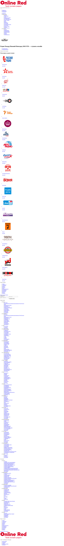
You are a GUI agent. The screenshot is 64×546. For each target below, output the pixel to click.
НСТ (5, 495)
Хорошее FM (6, 388)
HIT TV (5, 506)
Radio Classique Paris (7, 426)
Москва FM (6, 311)
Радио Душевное (7, 393)
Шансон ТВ (6, 503)
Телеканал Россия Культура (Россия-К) (10, 478)
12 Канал (5, 461)
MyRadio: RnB (6, 356)
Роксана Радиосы (7, 433)
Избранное (4, 10)
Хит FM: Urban (6, 353)
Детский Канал (6, 445)
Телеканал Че (6, 482)
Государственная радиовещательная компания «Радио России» (14, 303)
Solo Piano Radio (6, 424)
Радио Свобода (6, 309)
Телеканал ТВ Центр (7, 479)
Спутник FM (6, 333)
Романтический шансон (8, 384)
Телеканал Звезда (7, 486)
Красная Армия (6, 349)
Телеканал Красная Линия (8, 465)
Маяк (5, 304)
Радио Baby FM (6, 450)
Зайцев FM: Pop (6, 335)
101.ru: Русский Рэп (7, 354)
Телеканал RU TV (7, 510)
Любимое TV (6, 516)
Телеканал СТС (6, 476)
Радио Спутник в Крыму (8, 307)
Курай (5, 439)
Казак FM (5, 435)
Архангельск (4, 284)
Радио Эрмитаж (6, 409)
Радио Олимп (6, 381)
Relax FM (5, 367)
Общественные (6, 30)
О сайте (3, 543)
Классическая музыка (7, 24)
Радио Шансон (6, 385)
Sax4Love (5, 412)
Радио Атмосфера (7, 362)
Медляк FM (6, 366)
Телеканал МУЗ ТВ (7, 504)
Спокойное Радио (7, 364)
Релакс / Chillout (6, 20)
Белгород (3, 287)
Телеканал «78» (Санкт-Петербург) (9, 462)
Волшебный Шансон (7, 387)
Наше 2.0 (5, 404)
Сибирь (5, 337)
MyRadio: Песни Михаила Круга (9, 392)
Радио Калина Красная (7, 390)
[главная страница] (13, 6)
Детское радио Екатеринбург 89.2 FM (10, 451)
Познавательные (6, 31)
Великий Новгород (5, 525)
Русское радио (6, 329)
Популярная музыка (7, 17)
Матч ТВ (5, 493)
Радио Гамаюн (6, 446)
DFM (5, 348)
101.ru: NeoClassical (7, 428)
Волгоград (4, 291)
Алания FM (6, 438)
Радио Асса (6, 441)
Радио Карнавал (6, 378)
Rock (5, 402)
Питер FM (5, 396)
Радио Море (6, 334)
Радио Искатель (6, 401)
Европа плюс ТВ (7, 509)
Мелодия (5, 373)
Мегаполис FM (6, 344)
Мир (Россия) (6, 470)
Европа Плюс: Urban (7, 355)
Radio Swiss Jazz (6, 413)
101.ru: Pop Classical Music (8, 427)
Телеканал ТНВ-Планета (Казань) (9, 464)
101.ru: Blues (6, 417)
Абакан (3, 520)
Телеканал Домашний (7, 477)
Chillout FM (6, 363)
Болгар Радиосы (6, 436)
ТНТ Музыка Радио (7, 331)
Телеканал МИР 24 (7, 467)
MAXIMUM (6, 399)
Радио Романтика (7, 368)
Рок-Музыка (6, 22)
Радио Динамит (6, 341)
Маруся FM (6, 346)
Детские (5, 33)
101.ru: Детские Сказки (8, 444)
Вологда (3, 292)
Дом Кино (5, 496)
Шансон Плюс (6, 391)
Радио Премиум (6, 343)
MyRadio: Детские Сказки (8, 448)
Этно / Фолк (6, 25)
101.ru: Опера (6, 429)
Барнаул (3, 286)
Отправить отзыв (11, 298)
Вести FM (5, 302)
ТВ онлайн (4, 542)
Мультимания (6, 514)
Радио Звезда (6, 306)
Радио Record (6, 347)
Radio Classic (6, 423)
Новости (5, 15)
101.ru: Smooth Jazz (7, 416)
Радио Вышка (6, 342)
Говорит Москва (6, 310)
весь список (6, 312)
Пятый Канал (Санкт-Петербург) (9, 463)
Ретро (5, 21)
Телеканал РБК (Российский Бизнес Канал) (11, 468)
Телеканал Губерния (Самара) (9, 466)
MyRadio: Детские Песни (8, 447)
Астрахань (4, 285)
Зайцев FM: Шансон (7, 389)
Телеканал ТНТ (6, 475)
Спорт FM (5, 327)
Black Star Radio (6, 358)
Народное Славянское (7, 437)
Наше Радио (6, 398)
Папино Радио (6, 403)
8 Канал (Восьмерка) (7, 492)
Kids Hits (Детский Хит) (8, 449)
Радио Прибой (6, 434)
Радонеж (5, 455)
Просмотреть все (7, 27)
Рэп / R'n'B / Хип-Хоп (7, 19)
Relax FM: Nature (7, 370)
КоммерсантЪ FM (7, 318)
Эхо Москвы (6, 308)
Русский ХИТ (6, 332)
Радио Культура (6, 323)
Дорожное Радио (7, 377)
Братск (3, 288)
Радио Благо (6, 456)
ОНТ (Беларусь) (6, 494)
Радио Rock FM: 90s (7, 405)
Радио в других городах (4, 294)
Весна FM (5, 380)
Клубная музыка (6, 18)
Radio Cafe (5, 400)
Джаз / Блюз (6, 23)
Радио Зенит (6, 326)
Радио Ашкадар (6, 440)
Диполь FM (6, 345)
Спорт (5, 16)
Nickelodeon (6, 515)
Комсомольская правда (7, 305)
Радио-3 (5, 338)
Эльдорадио (6, 376)
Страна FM (6, 330)
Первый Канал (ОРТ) (7, 473)
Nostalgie (5, 374)
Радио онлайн (4, 541)
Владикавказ (4, 290)
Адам (5, 336)
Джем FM (5, 379)
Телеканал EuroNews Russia (8, 505)
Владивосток (4, 526)
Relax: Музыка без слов (8, 369)
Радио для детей (6, 26)
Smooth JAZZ (6, 411)
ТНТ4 (5, 498)
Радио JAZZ (6, 408)
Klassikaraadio (6, 425)
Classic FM (5, 422)
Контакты (3, 544)
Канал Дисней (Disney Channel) (9, 513)
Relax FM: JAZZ (6, 414)
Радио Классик (6, 420)
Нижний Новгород (5, 49)
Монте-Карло (6, 365)
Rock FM (5, 397)
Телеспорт (5, 497)
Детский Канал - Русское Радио (9, 452)
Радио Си (5, 382)
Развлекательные (7, 32)
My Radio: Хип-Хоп (7, 357)
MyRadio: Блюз (6, 415)
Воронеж (3, 293)
